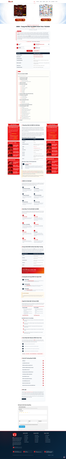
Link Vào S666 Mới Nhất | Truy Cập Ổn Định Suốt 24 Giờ (16, 163)
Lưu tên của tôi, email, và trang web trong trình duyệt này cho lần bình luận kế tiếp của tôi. (29, 424)
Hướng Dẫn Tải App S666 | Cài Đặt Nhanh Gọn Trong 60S (16, 146)
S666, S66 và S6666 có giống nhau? (26, 110)
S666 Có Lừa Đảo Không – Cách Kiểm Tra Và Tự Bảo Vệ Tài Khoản (16, 166)
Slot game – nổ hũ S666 (24, 87)
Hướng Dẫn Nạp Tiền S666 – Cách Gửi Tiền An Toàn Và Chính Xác (16, 152)
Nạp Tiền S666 (36, 439)
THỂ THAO (37, 1)
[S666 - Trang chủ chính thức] (15, 435)
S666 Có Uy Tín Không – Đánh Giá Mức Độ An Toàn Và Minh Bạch (16, 169)
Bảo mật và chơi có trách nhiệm (25, 103)
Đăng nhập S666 (36, 50)
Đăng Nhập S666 (37, 436)
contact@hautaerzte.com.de (14, 135)
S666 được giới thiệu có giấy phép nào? (26, 109)
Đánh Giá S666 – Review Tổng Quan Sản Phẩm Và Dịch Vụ (16, 172)
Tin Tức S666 (36, 239)
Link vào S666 (27, 353)
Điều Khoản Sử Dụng (47, 440)
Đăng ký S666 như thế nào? (26, 369)
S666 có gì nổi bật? (23, 82)
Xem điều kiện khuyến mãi (40, 270)
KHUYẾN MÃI (52, 1)
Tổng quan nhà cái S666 (23, 79)
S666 (34, 1)
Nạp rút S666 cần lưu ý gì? (25, 115)
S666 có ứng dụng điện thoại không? (26, 116)
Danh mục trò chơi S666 (23, 84)
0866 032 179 (35, 146)
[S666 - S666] (11, 1)
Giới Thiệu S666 (47, 435)
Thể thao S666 (23, 85)
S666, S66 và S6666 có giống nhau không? (27, 367)
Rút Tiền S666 (36, 440)
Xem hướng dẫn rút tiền (36, 315)
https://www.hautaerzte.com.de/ (40, 44)
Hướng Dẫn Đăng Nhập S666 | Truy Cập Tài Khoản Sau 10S (16, 155)
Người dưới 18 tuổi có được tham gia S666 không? (28, 385)
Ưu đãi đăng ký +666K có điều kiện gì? (27, 374)
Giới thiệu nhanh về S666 (24, 77)
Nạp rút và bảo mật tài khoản (24, 99)
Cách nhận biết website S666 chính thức (26, 104)
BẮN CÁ (47, 1)
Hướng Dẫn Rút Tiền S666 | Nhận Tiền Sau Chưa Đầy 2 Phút (16, 149)
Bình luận (20, 409)
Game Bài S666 (36, 224)
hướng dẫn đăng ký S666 (31, 280)
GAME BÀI (44, 1)
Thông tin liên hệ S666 (39, 353)
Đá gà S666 (23, 91)
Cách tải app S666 (24, 98)
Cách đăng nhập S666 (24, 97)
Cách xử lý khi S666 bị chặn (33, 353)
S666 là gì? (23, 107)
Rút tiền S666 (23, 102)
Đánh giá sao (21, 410)
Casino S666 (23, 86)
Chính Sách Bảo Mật (47, 439)
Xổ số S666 (23, 92)
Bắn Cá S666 (25, 439)
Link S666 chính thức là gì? (25, 108)
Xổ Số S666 (24, 239)
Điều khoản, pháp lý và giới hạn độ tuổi (26, 81)
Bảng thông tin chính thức (25, 80)
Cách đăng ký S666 (24, 96)
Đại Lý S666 (46, 436)
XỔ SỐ (49, 1)
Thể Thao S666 (24, 216)
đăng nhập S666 (28, 285)
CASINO (41, 1)
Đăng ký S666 (29, 50)
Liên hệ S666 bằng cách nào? (25, 117)
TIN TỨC (56, 1)
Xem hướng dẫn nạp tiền (25, 315)
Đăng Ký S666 (36, 435)
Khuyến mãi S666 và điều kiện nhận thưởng (26, 93)
